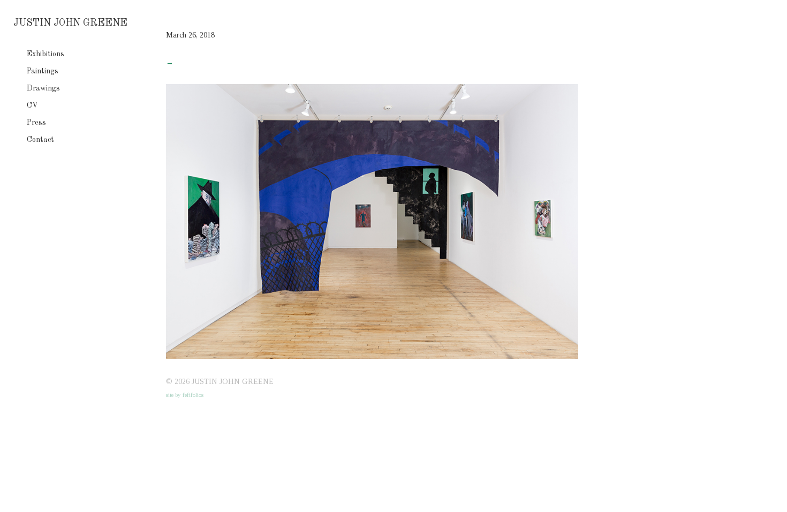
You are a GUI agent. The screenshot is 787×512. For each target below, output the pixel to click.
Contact (40, 140)
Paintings (42, 71)
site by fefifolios (184, 394)
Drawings (43, 88)
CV (32, 105)
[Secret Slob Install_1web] (372, 356)
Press (36, 122)
